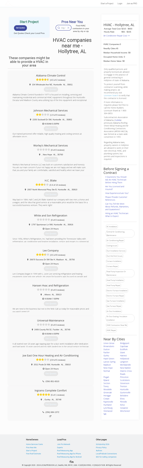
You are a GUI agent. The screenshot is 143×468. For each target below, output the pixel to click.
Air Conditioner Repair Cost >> (116, 35)
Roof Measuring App (65, 451)
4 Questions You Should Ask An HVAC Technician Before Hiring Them (115, 180)
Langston (124, 361)
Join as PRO (132, 3)
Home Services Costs (34, 444)
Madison (107, 364)
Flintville (123, 401)
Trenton (123, 386)
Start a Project (107, 3)
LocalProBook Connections (106, 454)
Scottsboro (125, 380)
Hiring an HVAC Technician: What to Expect (117, 214)
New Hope (108, 368)
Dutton (106, 349)
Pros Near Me (31, 448)
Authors (99, 451)
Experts (60, 448)
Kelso (122, 404)
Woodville (107, 389)
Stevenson (124, 383)
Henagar (107, 395)
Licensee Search (111, 95)
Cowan (106, 398)
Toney (106, 386)
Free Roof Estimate (33, 454)
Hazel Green (108, 358)
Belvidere (124, 395)
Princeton (124, 377)
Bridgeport (124, 343)
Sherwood (107, 411)
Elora (122, 398)
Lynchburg (107, 408)
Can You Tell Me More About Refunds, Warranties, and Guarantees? (117, 206)
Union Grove (108, 343)
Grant (122, 352)
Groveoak (107, 392)
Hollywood (124, 358)
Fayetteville (108, 401)
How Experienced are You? (117, 193)
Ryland (106, 380)
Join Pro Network (63, 444)
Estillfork (123, 349)
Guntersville (125, 392)
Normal (106, 371)
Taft (104, 414)
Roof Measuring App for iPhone (69, 454)
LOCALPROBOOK (21, 3)
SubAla (118, 120)
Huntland (107, 404)
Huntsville (124, 389)
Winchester (125, 411)
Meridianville (125, 364)
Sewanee (124, 408)
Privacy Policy (101, 448)
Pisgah (106, 377)
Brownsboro (108, 346)
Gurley (106, 355)
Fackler (106, 352)
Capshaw (124, 346)
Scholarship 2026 (102, 444)
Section (106, 383)
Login (120, 3)
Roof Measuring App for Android (69, 457)
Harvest (123, 355)
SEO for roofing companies (106, 457)
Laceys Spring (109, 361)
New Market (125, 368)
